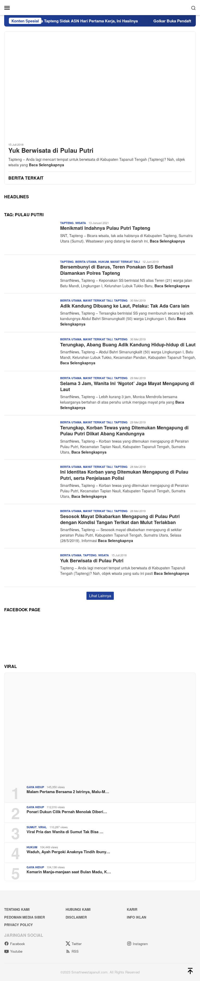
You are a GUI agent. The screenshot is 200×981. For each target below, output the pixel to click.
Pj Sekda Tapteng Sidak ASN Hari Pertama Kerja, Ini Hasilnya (72, 20)
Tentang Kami (17, 909)
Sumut (32, 827)
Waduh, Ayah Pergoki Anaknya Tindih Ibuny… (68, 851)
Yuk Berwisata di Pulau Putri (50, 150)
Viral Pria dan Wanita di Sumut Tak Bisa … (65, 831)
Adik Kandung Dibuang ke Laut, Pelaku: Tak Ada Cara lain (124, 305)
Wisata (80, 223)
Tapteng (67, 223)
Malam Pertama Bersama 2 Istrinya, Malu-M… (68, 791)
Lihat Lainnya (100, 595)
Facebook (17, 943)
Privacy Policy (18, 924)
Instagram (140, 943)
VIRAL (42, 827)
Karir (132, 909)
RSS (75, 951)
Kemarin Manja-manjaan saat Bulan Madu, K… (69, 871)
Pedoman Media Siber (24, 917)
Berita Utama (86, 262)
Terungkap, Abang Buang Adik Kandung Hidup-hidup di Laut (128, 344)
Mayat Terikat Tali (125, 262)
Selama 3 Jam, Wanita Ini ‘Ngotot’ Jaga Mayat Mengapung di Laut (127, 386)
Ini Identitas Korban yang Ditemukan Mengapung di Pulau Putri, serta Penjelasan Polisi (124, 474)
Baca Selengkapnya (46, 164)
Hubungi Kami (78, 909)
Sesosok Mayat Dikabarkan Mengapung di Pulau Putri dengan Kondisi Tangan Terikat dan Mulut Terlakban (120, 519)
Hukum (103, 262)
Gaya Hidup (35, 787)
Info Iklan (136, 917)
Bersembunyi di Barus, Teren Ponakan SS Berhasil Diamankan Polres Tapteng (116, 269)
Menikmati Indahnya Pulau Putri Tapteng (105, 228)
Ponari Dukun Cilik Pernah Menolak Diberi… (67, 811)
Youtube (16, 951)
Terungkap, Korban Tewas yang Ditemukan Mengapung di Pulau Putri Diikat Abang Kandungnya (124, 430)
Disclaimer (76, 917)
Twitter (77, 943)
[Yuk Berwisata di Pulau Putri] (100, 84)
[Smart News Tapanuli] (100, 7)
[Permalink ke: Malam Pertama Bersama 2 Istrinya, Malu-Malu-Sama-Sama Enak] (100, 727)
